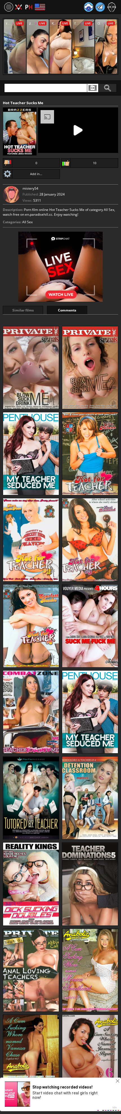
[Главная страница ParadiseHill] (24, 7)
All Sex (27, 222)
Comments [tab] (67, 310)
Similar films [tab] (23, 310)
